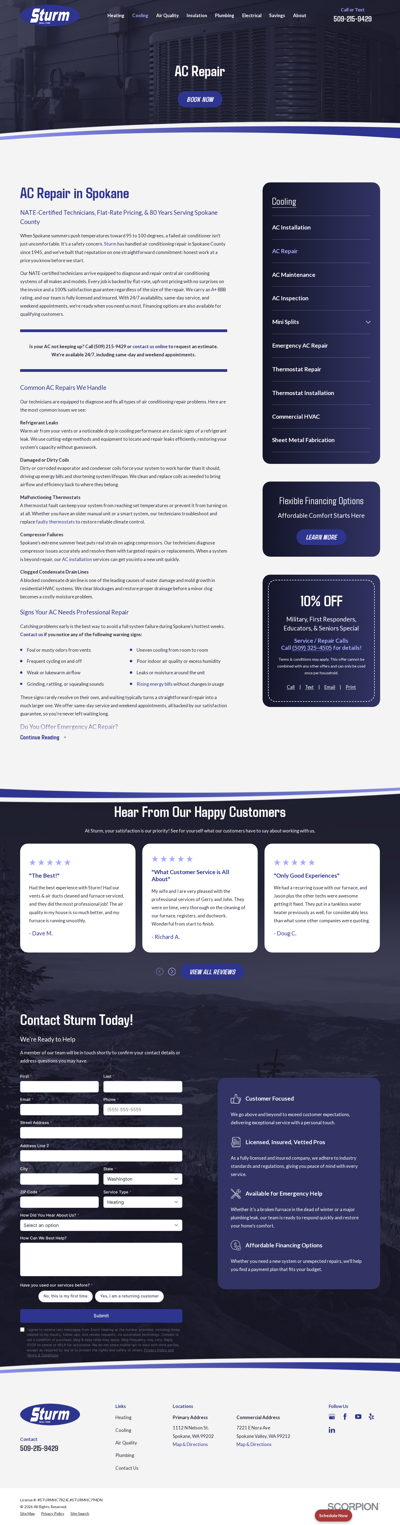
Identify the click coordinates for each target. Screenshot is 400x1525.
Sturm (110, 244)
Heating (123, 1417)
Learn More (321, 537)
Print (351, 687)
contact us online (150, 346)
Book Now (200, 99)
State (109, 1168)
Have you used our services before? (56, 1285)
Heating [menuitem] (115, 15)
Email (329, 687)
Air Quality (126, 1443)
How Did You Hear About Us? (49, 1215)
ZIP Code (30, 1192)
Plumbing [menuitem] (224, 15)
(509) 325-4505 (312, 648)
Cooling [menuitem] (140, 15)
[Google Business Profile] (332, 1416)
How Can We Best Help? (43, 1238)
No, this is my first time (66, 1296)
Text (309, 687)
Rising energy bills (155, 684)
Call (291, 687)
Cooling (123, 1430)
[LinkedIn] (332, 1430)
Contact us (31, 634)
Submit (101, 1315)
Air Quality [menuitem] (167, 15)
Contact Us (127, 1468)
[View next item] (172, 971)
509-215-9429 (353, 18)
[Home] (50, 15)
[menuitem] (321, 227)
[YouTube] (358, 1416)
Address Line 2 (34, 1145)
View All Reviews (212, 971)
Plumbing (124, 1455)
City (25, 1168)
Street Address (36, 1122)
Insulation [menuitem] (197, 15)
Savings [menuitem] (277, 15)
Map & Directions (190, 1444)
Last (109, 1076)
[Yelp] (371, 1416)
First (26, 1076)
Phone (111, 1099)
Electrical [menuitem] (251, 15)
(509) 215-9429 (110, 346)
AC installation (77, 559)
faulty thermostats (55, 522)
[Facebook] (345, 1416)
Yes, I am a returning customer (129, 1296)
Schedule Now (333, 1515)
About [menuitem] (299, 15)
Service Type (117, 1192)
